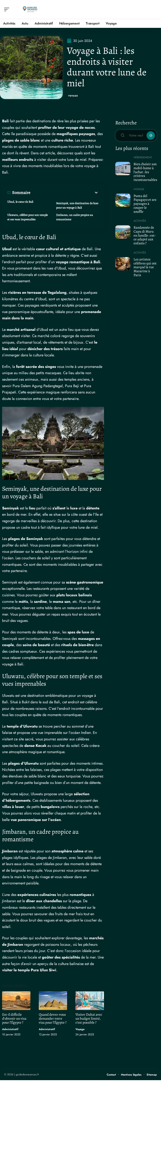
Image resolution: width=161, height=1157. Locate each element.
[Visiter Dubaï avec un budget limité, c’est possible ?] (89, 1000)
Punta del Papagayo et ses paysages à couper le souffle (145, 203)
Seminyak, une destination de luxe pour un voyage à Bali (77, 205)
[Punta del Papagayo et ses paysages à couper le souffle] (123, 200)
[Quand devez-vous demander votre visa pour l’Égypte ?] (53, 1000)
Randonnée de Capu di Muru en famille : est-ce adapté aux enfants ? (145, 235)
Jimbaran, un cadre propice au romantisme (74, 217)
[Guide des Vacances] (30, 9)
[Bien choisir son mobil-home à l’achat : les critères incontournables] (123, 168)
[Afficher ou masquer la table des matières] (64, 192)
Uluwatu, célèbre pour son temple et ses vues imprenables (27, 217)
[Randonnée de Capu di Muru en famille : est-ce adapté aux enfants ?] (123, 232)
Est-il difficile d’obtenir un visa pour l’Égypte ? (14, 1018)
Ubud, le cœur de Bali (20, 202)
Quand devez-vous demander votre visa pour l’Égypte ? (52, 1018)
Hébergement (143, 157)
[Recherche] (154, 9)
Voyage (73, 95)
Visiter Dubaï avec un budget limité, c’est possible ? (88, 1018)
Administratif (10, 1029)
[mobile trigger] (7, 9)
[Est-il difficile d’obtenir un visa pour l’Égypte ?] (16, 1000)
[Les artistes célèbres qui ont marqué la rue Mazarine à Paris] (123, 264)
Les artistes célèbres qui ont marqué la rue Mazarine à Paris (145, 267)
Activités (140, 221)
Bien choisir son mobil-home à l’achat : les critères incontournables (145, 172)
